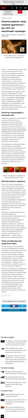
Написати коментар (14, 310)
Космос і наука (6, 295)
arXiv (22, 270)
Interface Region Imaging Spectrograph (14, 130)
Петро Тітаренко (11, 34)
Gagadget (3, 7)
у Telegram (22, 301)
